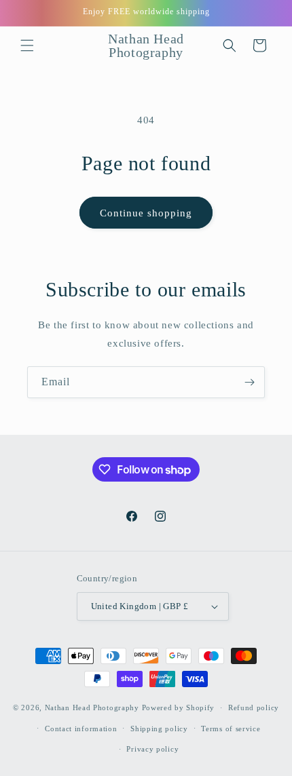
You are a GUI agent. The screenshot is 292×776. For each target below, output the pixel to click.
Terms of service (230, 728)
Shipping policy (159, 728)
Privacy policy (152, 749)
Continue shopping (146, 213)
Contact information (81, 728)
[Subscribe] (249, 382)
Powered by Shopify (178, 707)
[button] (27, 45)
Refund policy (253, 707)
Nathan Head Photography (92, 707)
